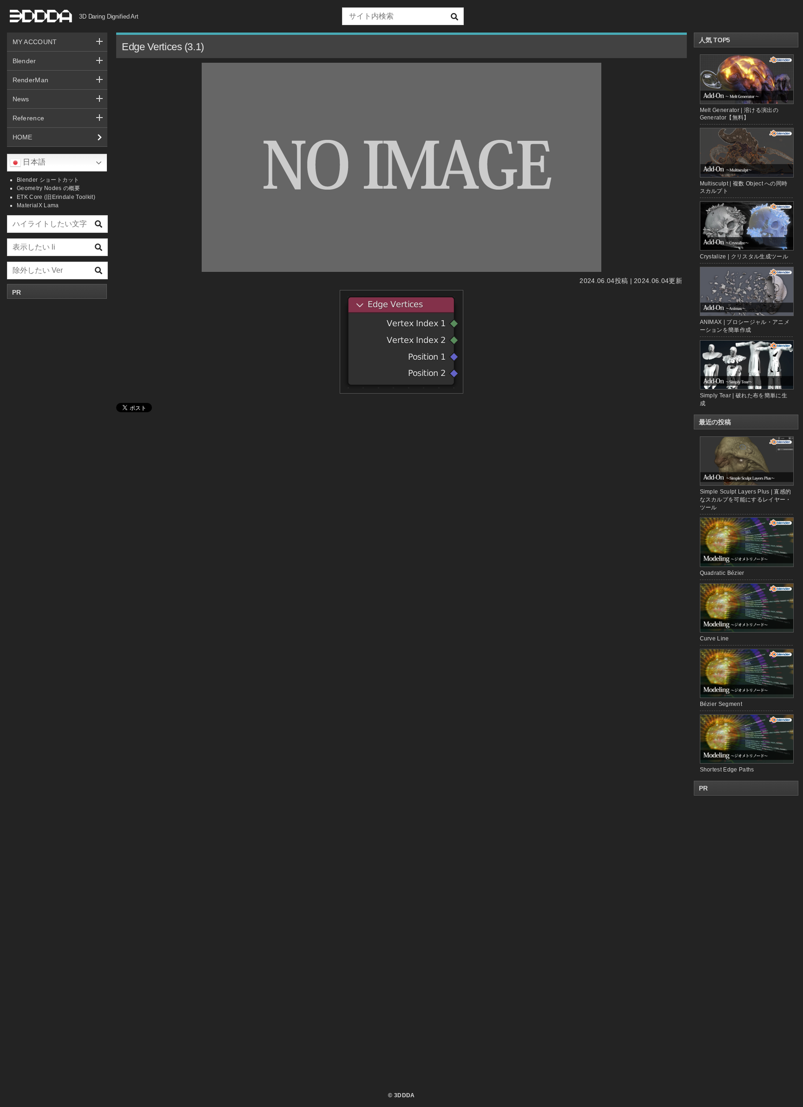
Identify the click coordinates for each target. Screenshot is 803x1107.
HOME (23, 137)
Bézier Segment (721, 704)
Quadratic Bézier (722, 573)
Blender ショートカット (48, 180)
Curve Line (714, 638)
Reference (29, 118)
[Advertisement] (57, 442)
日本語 (33, 162)
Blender (24, 61)
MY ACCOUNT (35, 42)
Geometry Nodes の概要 (48, 188)
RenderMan (31, 80)
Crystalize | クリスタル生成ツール (744, 256)
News (21, 99)
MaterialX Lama (38, 205)
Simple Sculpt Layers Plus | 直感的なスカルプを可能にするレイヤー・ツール (745, 499)
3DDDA (404, 1095)
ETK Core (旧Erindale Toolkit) (56, 197)
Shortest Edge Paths (727, 769)
